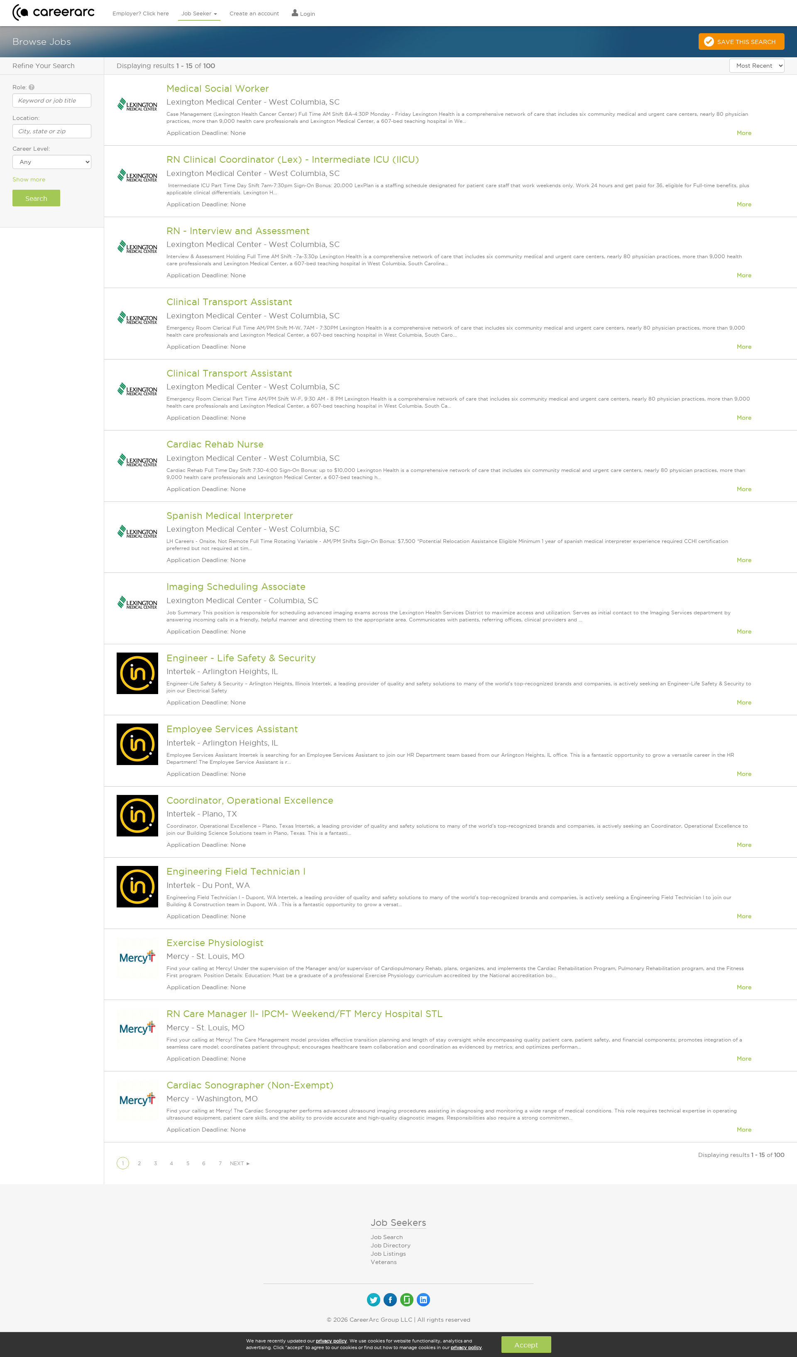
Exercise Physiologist (215, 943)
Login (306, 14)
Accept (526, 1345)
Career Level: (31, 148)
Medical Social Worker (217, 88)
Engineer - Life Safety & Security (241, 658)
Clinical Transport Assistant (229, 302)
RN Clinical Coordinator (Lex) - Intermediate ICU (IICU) (292, 159)
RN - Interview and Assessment (238, 231)
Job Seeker (197, 13)
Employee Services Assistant (232, 729)
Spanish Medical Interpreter (229, 516)
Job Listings (388, 1253)
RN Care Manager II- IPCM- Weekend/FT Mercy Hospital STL (304, 1014)
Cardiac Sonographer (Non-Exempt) (250, 1085)
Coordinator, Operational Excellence (249, 800)
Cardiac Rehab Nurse (215, 444)
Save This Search (746, 42)
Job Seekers (398, 1222)
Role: (20, 87)
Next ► (240, 1163)
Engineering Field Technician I (236, 871)
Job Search (387, 1237)
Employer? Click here (140, 13)
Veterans (384, 1262)
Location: (26, 118)
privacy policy (331, 1340)
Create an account (254, 13)
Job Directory (391, 1245)
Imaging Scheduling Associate (236, 587)
